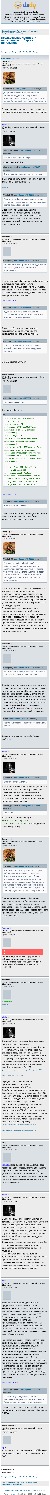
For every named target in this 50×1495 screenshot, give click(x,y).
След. (35, 52)
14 (30, 52)
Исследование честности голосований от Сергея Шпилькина (18, 40)
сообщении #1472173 (30, 150)
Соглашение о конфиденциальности (18, 1490)
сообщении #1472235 (24, 668)
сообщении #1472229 (30, 806)
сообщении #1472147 (30, 167)
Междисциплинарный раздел (13, 1484)
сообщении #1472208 (24, 195)
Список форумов (8, 1482)
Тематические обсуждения (27, 1482)
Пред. (14, 52)
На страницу (6, 52)
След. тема (15, 58)
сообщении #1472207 (24, 89)
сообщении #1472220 (24, 261)
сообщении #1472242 (24, 866)
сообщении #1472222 (24, 501)
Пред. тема (5, 58)
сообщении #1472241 (19, 719)
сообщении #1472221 (21, 308)
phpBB (15, 1494)
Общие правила (39, 1490)
